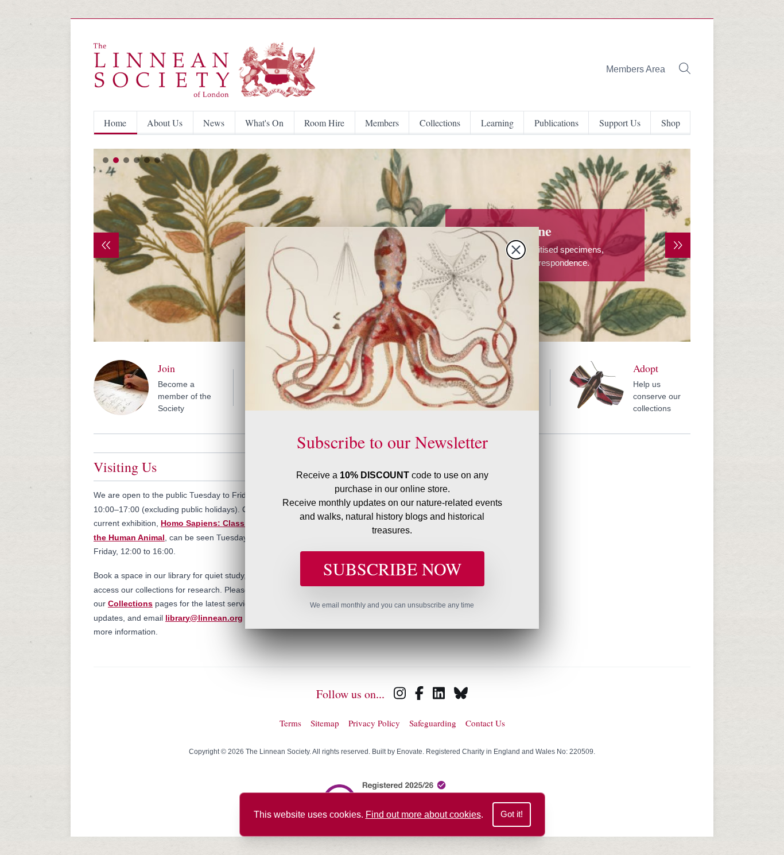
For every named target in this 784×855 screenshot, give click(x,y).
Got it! (511, 814)
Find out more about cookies (423, 814)
